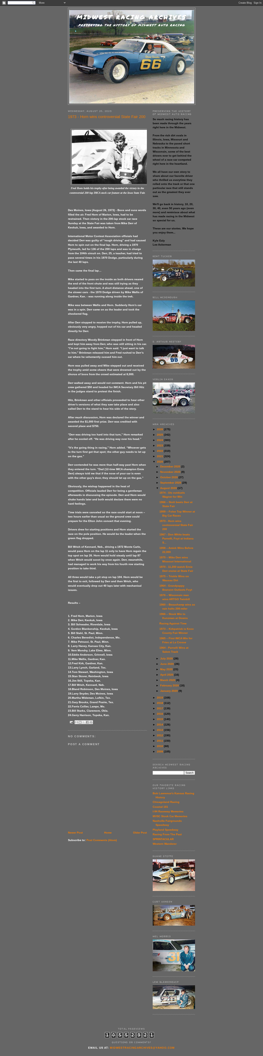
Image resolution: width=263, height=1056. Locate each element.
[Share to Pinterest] (91, 722)
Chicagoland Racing (166, 802)
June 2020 (167, 663)
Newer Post (75, 832)
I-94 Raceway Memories (168, 811)
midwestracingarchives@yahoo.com (142, 1047)
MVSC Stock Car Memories (170, 816)
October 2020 (169, 477)
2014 (160, 724)
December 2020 (170, 466)
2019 (160, 697)
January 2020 (169, 690)
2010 (160, 746)
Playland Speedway (165, 829)
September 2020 (171, 482)
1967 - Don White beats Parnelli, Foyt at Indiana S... (176, 538)
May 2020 (166, 669)
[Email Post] (71, 722)
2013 (160, 729)
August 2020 (169, 488)
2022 (160, 450)
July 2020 (166, 658)
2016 (160, 713)
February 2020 (170, 685)
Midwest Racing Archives (132, 17)
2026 (160, 429)
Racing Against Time (173, 623)
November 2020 (170, 471)
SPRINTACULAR (163, 839)
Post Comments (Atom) (101, 840)
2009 (160, 751)
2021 (160, 456)
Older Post (140, 832)
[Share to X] (84, 722)
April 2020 (167, 674)
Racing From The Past (167, 834)
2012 (160, 735)
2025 (160, 434)
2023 (160, 445)
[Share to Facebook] (87, 722)
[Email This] (76, 722)
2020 (160, 461)
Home (108, 832)
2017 (160, 708)
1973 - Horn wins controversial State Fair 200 (176, 525)
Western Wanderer (165, 843)
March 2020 (168, 680)
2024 (160, 440)
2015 (160, 719)
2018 (160, 703)
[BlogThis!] (80, 722)
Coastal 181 (160, 806)
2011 (160, 740)
